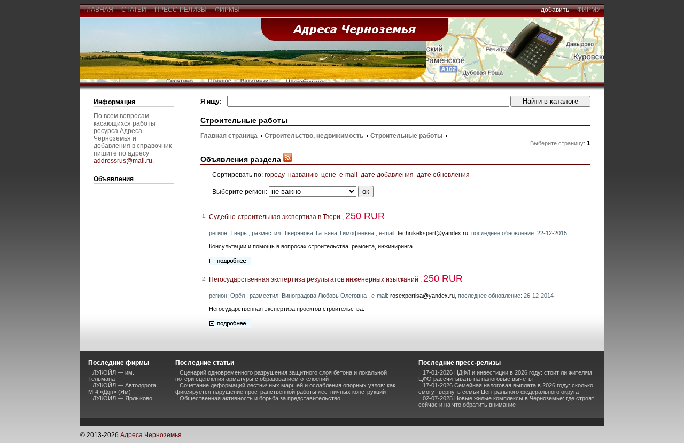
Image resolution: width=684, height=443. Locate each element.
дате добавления (387, 174)
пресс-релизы (180, 9)
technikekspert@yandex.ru (433, 233)
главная (98, 9)
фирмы (227, 9)
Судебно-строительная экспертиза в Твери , (297, 217)
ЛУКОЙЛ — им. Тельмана (111, 375)
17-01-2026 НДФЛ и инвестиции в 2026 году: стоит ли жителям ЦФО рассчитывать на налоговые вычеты (505, 375)
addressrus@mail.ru (123, 161)
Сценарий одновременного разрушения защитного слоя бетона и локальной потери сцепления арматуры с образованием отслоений (281, 375)
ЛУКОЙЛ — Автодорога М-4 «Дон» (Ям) (122, 388)
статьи (134, 9)
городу (275, 174)
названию (303, 174)
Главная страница (229, 135)
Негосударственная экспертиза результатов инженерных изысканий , (336, 279)
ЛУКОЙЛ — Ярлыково (122, 398)
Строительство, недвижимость (314, 135)
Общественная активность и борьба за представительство (260, 398)
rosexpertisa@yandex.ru (422, 295)
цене (328, 174)
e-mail (348, 174)
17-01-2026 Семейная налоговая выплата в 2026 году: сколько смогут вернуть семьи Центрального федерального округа (505, 388)
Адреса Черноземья (151, 435)
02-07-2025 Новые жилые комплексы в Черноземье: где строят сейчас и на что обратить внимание (506, 401)
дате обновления (443, 174)
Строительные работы (406, 135)
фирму (589, 9)
